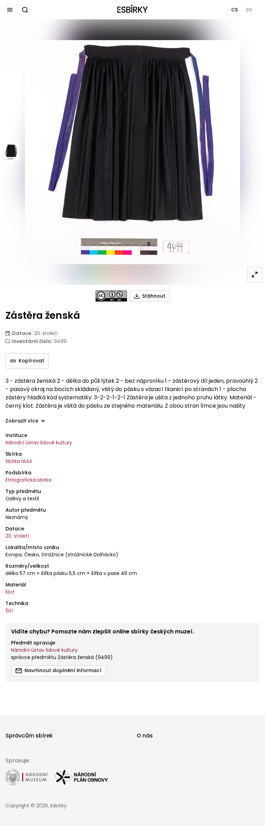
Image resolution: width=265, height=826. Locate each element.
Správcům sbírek (29, 736)
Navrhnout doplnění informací (62, 670)
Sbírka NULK (19, 461)
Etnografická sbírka (28, 479)
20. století (17, 535)
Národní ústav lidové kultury (39, 442)
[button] (234, 9)
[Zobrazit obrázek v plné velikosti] (254, 274)
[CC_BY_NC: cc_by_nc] (111, 295)
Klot (10, 591)
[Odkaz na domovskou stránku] (132, 9)
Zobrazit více (22, 421)
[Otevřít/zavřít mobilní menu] (9, 9)
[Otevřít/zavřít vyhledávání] (24, 9)
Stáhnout (153, 296)
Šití (9, 610)
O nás (145, 736)
